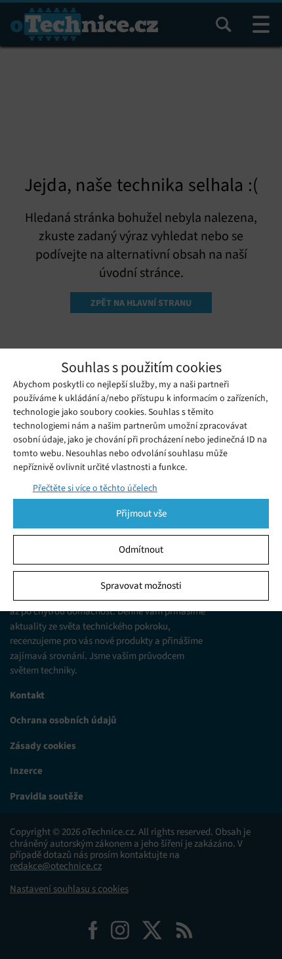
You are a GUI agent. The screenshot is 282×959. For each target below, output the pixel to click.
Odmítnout (141, 549)
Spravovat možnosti (141, 585)
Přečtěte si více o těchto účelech (95, 488)
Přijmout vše (141, 513)
